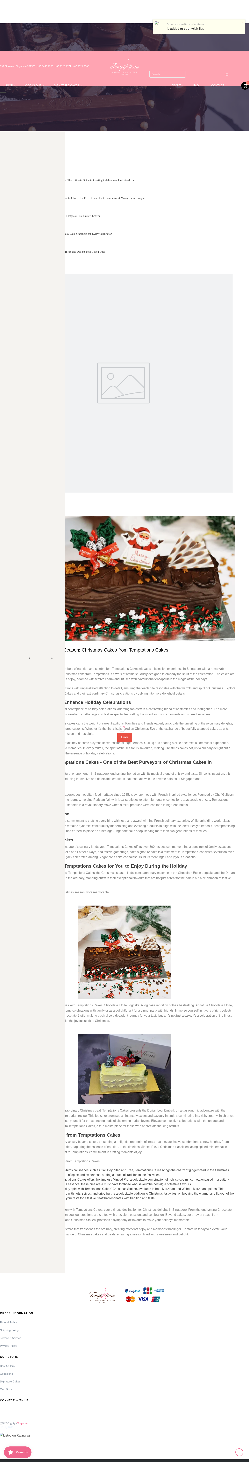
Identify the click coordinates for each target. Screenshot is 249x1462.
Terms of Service (10, 1337)
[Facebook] (2, 1409)
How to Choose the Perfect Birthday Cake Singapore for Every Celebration (70, 233)
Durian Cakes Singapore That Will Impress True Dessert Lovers (64, 216)
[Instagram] (13, 1409)
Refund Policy (8, 1322)
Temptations (22, 1423)
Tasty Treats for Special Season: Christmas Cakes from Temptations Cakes (91, 650)
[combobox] (167, 74)
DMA (11, 1427)
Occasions (6, 1373)
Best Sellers (7, 1365)
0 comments (42, 658)
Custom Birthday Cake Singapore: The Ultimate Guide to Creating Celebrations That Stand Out (82, 180)
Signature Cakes (10, 1381)
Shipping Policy (9, 1330)
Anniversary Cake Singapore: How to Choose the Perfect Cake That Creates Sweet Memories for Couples (87, 198)
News (59, 658)
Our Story (6, 1389)
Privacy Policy (8, 1345)
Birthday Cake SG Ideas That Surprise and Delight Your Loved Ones (67, 251)
